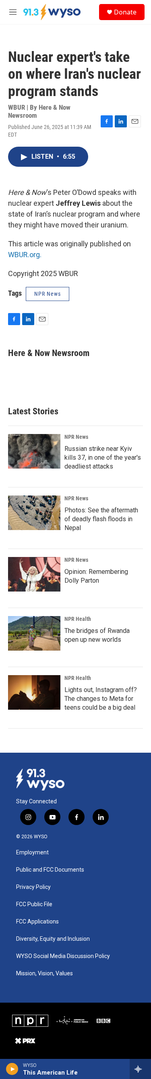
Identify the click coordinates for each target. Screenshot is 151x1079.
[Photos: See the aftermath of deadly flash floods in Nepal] (34, 512)
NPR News (76, 437)
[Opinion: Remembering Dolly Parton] (34, 574)
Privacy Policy (33, 887)
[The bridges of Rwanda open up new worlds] (34, 633)
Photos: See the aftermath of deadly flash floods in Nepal (101, 519)
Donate (125, 12)
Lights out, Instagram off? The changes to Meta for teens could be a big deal (100, 698)
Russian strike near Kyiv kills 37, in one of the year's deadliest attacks (102, 457)
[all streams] (140, 1069)
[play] (12, 1069)
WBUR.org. (24, 254)
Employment (32, 853)
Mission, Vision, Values (44, 973)
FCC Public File (34, 904)
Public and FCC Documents (50, 870)
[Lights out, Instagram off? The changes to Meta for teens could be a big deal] (34, 692)
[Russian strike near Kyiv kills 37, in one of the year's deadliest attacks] (34, 451)
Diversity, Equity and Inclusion (53, 939)
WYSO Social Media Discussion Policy (63, 956)
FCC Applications (37, 922)
